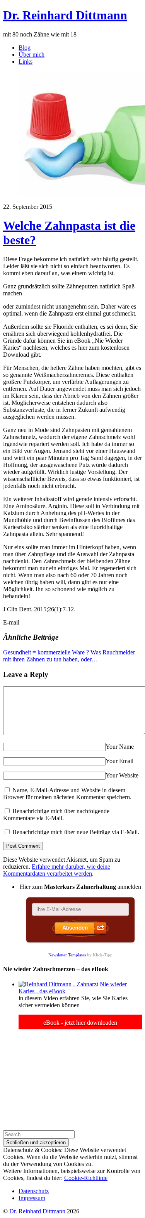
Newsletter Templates (67, 955)
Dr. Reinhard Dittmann (37, 1211)
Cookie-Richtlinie (85, 1178)
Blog (25, 47)
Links (25, 61)
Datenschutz (34, 1191)
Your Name (120, 746)
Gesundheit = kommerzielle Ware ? (46, 652)
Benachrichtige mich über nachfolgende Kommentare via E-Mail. (56, 814)
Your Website (122, 775)
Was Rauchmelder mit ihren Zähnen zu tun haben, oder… (69, 656)
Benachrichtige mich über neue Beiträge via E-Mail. (75, 832)
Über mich (31, 54)
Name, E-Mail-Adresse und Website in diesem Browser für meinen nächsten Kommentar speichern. (67, 793)
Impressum (32, 1198)
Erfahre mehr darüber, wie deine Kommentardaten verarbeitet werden (56, 870)
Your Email (119, 761)
